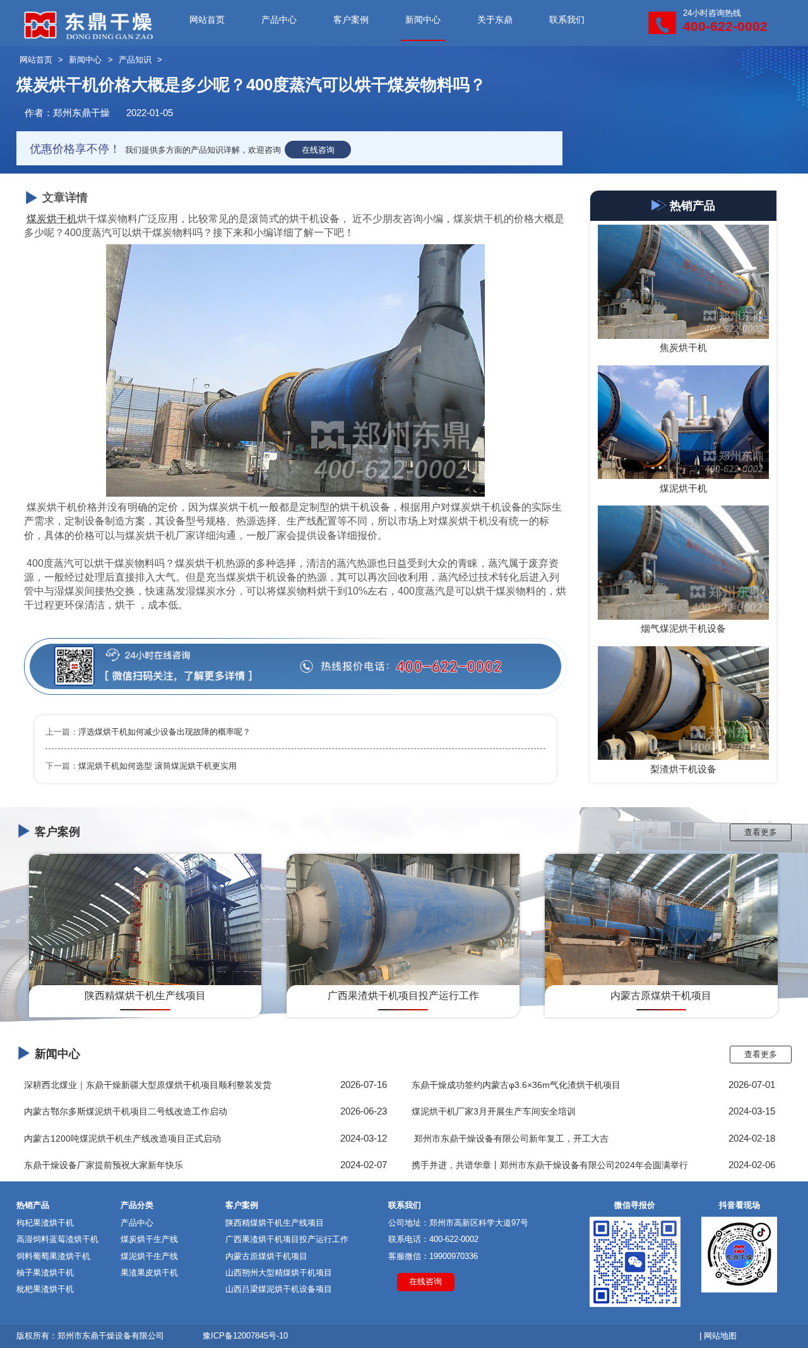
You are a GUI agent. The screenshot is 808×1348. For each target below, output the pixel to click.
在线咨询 (318, 150)
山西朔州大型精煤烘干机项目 (278, 1272)
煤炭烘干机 (52, 218)
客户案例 (351, 20)
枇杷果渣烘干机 (45, 1289)
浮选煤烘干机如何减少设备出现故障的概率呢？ (164, 731)
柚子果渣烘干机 (45, 1272)
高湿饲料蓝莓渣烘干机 (57, 1239)
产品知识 (135, 59)
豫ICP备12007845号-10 (245, 1335)
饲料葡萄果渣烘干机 (53, 1256)
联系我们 (567, 20)
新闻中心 (423, 20)
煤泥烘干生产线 (149, 1256)
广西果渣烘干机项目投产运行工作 (286, 1239)
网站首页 (207, 20)
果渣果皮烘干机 (149, 1272)
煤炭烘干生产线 (149, 1239)
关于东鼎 (495, 20)
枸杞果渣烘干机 (45, 1222)
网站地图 (720, 1335)
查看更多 (760, 832)
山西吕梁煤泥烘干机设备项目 (278, 1289)
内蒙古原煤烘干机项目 (266, 1256)
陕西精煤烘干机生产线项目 (274, 1222)
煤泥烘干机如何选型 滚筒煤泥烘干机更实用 (157, 766)
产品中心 (279, 20)
